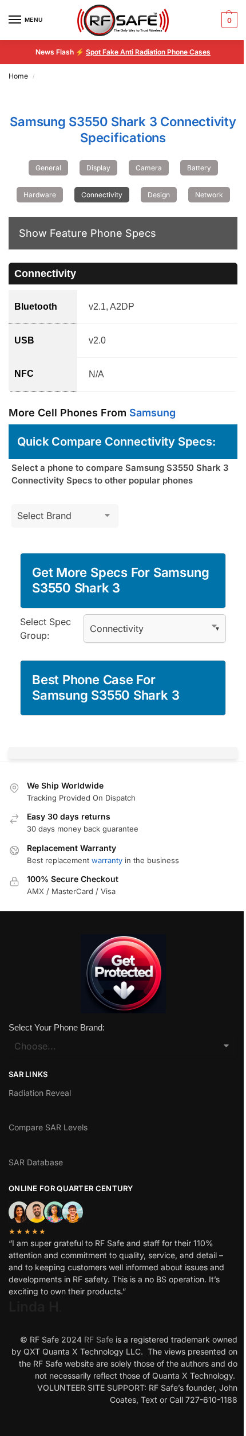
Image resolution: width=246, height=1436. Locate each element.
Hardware (39, 194)
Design (159, 194)
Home (18, 76)
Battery (199, 167)
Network (209, 194)
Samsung (152, 413)
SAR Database (36, 1162)
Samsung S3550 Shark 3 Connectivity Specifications (123, 129)
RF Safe (98, 1339)
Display (98, 167)
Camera (149, 167)
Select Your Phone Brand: (57, 1027)
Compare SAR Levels (48, 1127)
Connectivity (101, 194)
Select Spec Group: (45, 628)
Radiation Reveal (40, 1093)
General (48, 167)
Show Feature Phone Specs (87, 233)
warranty (107, 860)
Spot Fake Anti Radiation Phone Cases (148, 52)
